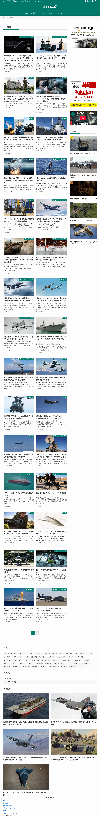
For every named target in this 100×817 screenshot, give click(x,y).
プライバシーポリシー (11, 808)
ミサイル (56, 660)
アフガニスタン (48, 653)
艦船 (64, 666)
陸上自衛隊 (73, 666)
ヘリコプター (34, 660)
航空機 (44, 666)
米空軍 (16, 666)
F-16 (14, 653)
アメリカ (60, 653)
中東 (6, 663)
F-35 (21, 653)
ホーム (5, 801)
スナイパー (60, 657)
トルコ (71, 657)
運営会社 (6, 803)
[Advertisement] (83, 63)
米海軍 (7, 666)
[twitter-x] (88, 1)
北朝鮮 (14, 663)
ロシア (66, 660)
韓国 (82, 666)
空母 (63, 663)
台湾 (22, 663)
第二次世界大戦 (74, 663)
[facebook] (85, 1)
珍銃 (56, 663)
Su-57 (37, 653)
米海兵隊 (86, 663)
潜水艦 (48, 663)
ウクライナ (17, 657)
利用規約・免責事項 (10, 813)
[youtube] (90, 1)
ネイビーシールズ (10, 660)
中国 (86, 660)
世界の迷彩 (76, 660)
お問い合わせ (7, 806)
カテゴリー (7, 678)
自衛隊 (35, 666)
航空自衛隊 (54, 666)
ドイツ (79, 657)
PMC (29, 653)
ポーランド (45, 660)
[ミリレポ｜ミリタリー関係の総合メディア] (50, 6)
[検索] (95, 1)
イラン (90, 653)
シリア (51, 657)
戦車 (40, 663)
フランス (23, 660)
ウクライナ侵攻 (31, 657)
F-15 (6, 653)
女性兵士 (31, 663)
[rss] (93, 1)
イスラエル (80, 653)
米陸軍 (26, 666)
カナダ (42, 657)
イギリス (70, 653)
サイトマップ (7, 811)
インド (7, 657)
